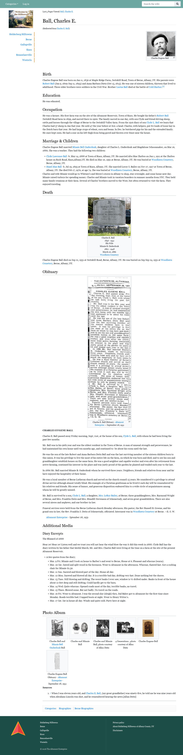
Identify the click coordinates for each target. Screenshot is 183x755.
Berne (29, 39)
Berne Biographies (84, 708)
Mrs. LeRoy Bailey (108, 495)
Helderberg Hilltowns (20, 34)
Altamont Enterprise (56, 517)
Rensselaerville (24, 54)
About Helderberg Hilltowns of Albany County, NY (133, 726)
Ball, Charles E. (66, 12)
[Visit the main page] (21, 19)
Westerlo (27, 60)
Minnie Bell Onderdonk (84, 147)
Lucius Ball (122, 87)
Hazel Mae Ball (54, 166)
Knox (29, 49)
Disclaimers (118, 730)
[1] (163, 86)
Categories (11, 4)
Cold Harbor (155, 87)
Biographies (65, 708)
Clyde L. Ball (153, 122)
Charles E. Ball (63, 28)
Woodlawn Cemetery (162, 159)
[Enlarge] (174, 57)
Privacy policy (118, 723)
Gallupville (26, 44)
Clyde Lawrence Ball (56, 156)
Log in (26, 4)
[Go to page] (177, 4)
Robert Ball (48, 83)
